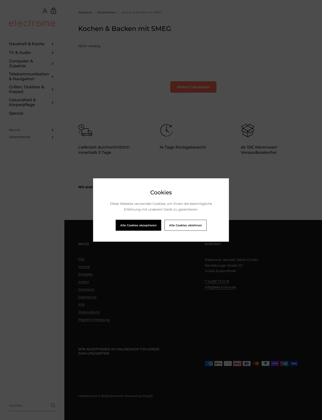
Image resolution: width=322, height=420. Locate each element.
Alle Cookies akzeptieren (138, 225)
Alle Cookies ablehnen (185, 225)
